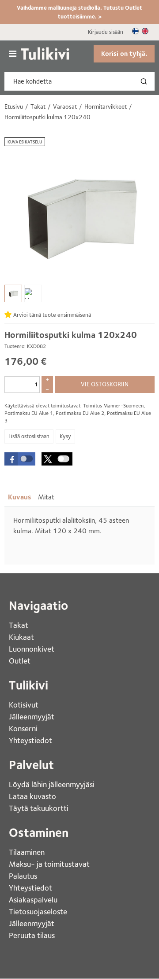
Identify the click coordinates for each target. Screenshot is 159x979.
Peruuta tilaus (32, 935)
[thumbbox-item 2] (33, 293)
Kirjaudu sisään (105, 32)
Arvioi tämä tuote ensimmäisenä (52, 315)
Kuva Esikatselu (25, 141)
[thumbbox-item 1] (13, 293)
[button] (19, 459)
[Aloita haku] (145, 81)
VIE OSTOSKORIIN (105, 384)
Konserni (24, 728)
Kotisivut (24, 704)
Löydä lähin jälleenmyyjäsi (52, 784)
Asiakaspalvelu (33, 899)
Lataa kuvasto (33, 796)
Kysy (65, 436)
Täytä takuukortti (39, 808)
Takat (18, 625)
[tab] (19, 497)
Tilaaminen (27, 852)
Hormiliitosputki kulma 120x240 (70, 335)
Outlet (20, 660)
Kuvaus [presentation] (19, 497)
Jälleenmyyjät (31, 716)
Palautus (23, 875)
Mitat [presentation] (46, 497)
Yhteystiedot (31, 740)
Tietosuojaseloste (38, 911)
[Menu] (12, 53)
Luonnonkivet (31, 648)
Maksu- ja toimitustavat (49, 864)
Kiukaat (22, 637)
